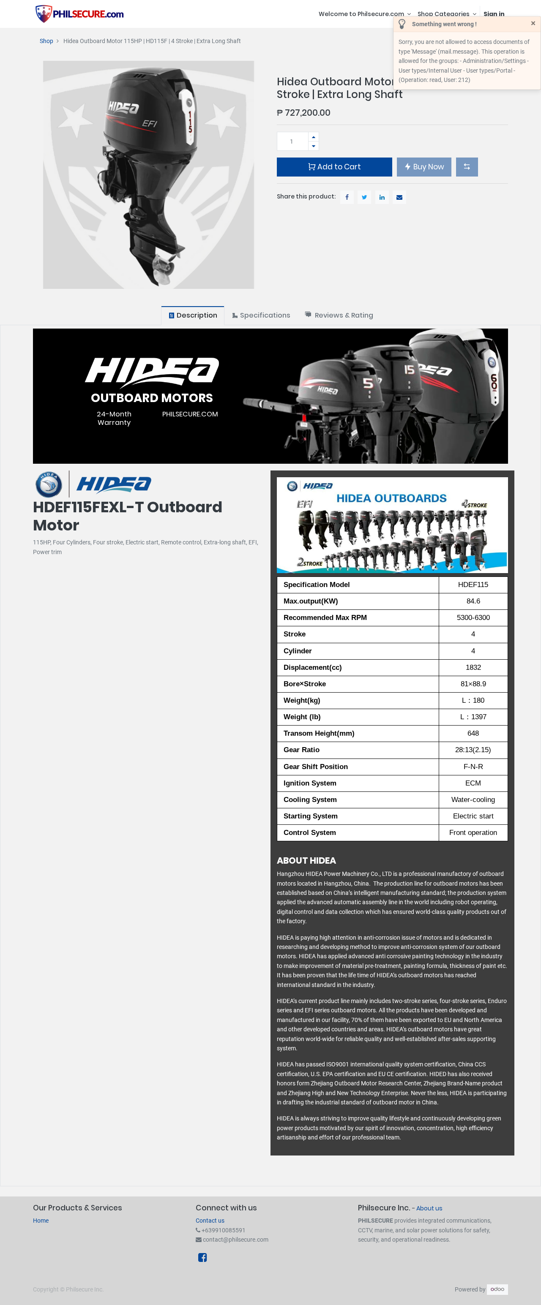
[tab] (192, 315)
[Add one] (314, 136)
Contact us (210, 1220)
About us (429, 1208)
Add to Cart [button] (338, 167)
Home (41, 1220)
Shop (46, 41)
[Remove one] (314, 145)
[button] (467, 167)
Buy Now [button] (428, 167)
